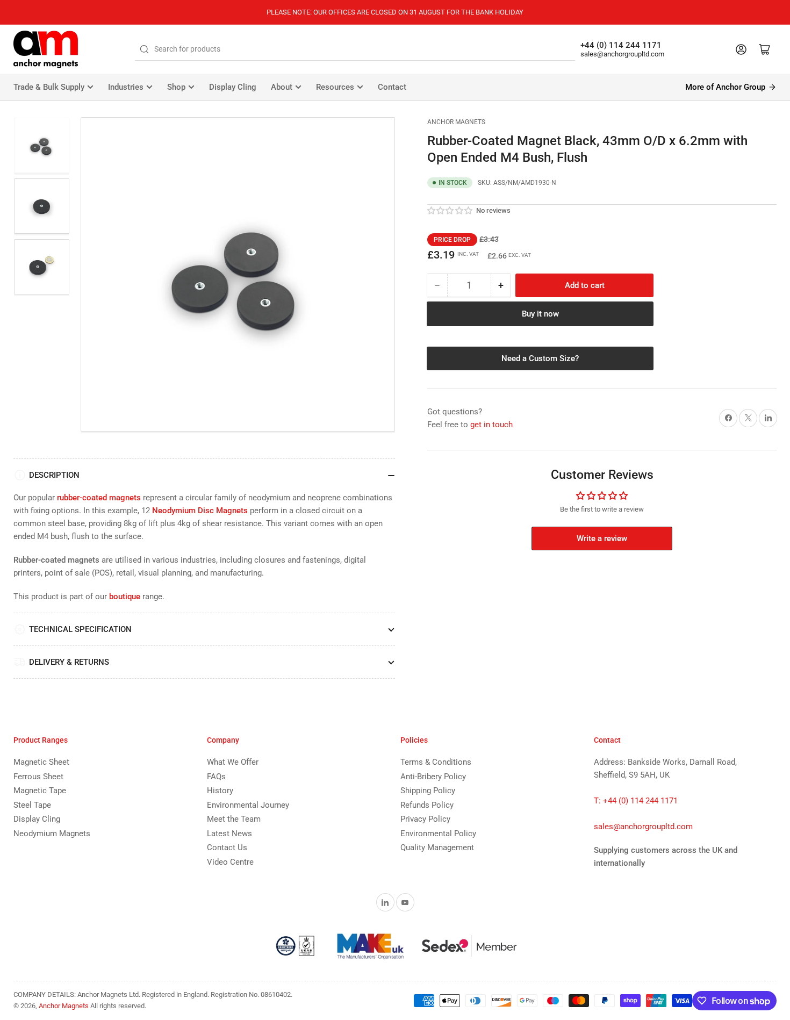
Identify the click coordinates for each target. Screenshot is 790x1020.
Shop (176, 87)
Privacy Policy (425, 819)
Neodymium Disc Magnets (200, 510)
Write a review (602, 538)
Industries (125, 87)
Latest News (229, 833)
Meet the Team (234, 819)
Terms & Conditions (435, 762)
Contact (392, 87)
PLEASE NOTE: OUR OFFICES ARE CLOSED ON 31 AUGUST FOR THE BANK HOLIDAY (395, 12)
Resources (335, 87)
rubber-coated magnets (99, 497)
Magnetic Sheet (41, 762)
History (220, 790)
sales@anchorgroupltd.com (622, 54)
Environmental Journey (248, 805)
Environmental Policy (438, 833)
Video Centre (230, 862)
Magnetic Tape (39, 790)
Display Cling (232, 87)
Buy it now (540, 314)
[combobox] (355, 49)
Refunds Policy (427, 805)
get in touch (491, 424)
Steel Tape (32, 805)
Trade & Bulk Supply (48, 87)
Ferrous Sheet (38, 776)
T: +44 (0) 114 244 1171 (636, 801)
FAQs (216, 776)
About (281, 87)
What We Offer (232, 762)
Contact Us (227, 847)
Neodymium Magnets (51, 833)
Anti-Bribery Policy (433, 776)
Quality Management (437, 847)
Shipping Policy (427, 790)
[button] (450, 211)
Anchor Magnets (456, 122)
